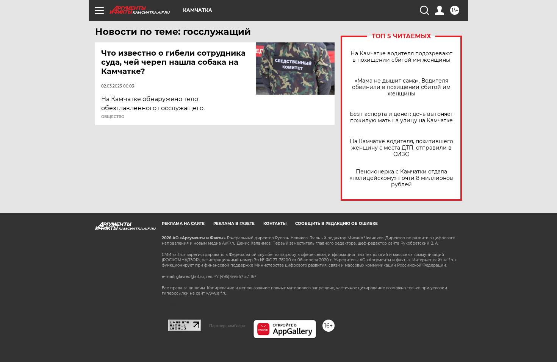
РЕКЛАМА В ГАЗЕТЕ (234, 223)
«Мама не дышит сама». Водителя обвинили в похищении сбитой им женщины (401, 87)
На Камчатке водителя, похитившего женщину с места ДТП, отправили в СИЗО (401, 148)
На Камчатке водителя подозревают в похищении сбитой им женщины (401, 56)
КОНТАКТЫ (274, 223)
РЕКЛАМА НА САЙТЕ (183, 223)
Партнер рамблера (227, 325)
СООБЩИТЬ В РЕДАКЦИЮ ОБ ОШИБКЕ (336, 223)
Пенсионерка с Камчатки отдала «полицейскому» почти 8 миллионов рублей (401, 178)
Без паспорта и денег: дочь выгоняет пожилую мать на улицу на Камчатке (401, 117)
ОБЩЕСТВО (112, 117)
